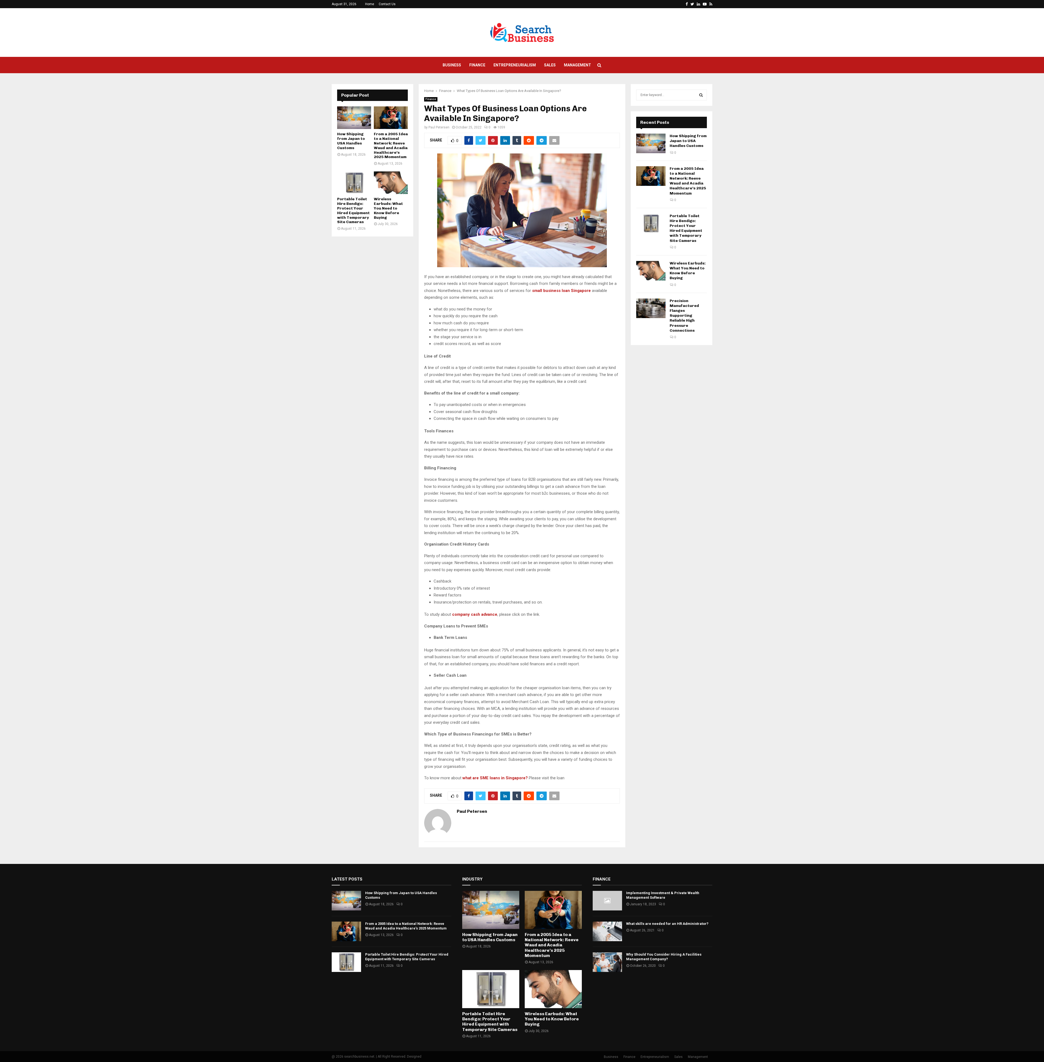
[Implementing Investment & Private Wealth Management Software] (607, 900)
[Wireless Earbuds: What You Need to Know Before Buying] (391, 182)
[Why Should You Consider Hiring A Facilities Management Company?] (607, 962)
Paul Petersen (438, 127)
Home (369, 4)
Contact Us (387, 4)
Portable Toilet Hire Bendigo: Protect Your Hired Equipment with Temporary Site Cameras (353, 210)
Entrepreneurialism (514, 65)
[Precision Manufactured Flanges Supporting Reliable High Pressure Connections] (651, 308)
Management (577, 65)
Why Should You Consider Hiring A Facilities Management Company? (663, 956)
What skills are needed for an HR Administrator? (667, 924)
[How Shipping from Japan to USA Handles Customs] (354, 117)
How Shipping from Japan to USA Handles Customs (351, 141)
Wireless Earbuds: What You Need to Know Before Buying (388, 208)
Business (452, 65)
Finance (477, 65)
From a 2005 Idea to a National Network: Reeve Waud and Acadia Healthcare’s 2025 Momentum (391, 145)
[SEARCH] (701, 95)
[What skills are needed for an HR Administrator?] (607, 931)
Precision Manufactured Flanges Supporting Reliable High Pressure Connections (684, 315)
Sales (550, 65)
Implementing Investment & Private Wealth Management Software (662, 895)
